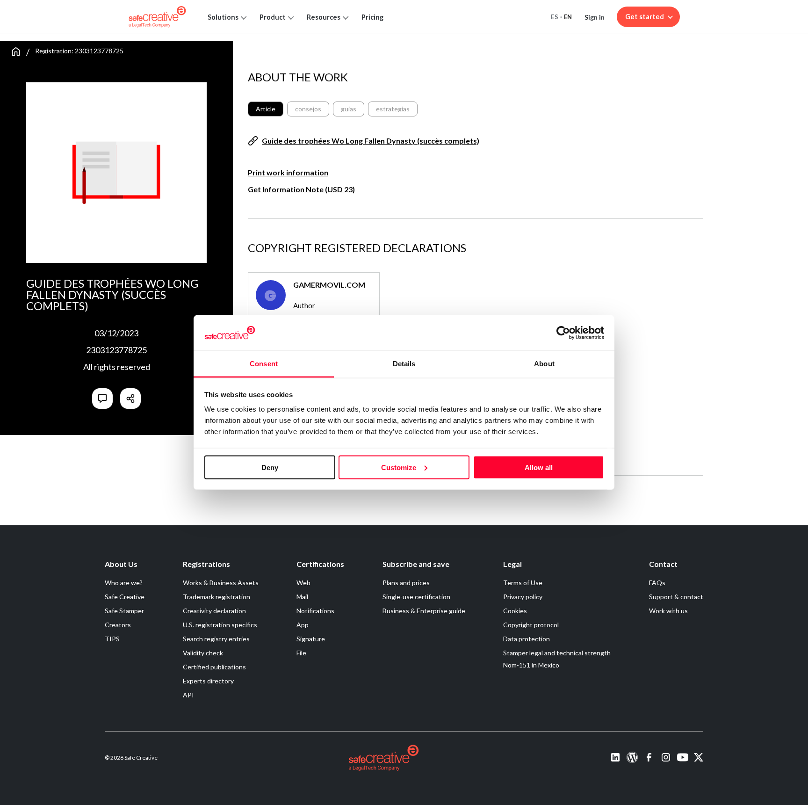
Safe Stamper (124, 611)
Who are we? (124, 583)
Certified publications (214, 667)
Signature (310, 639)
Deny (269, 467)
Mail (302, 597)
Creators (118, 625)
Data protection (526, 639)
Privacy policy (522, 597)
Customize (398, 467)
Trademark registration (216, 597)
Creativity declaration (214, 611)
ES (554, 17)
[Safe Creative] (157, 17)
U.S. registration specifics (220, 625)
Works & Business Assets (221, 583)
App (302, 625)
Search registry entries (216, 639)
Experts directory (208, 681)
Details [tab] (404, 364)
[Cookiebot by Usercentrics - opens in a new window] (563, 333)
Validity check (203, 653)
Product (273, 17)
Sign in (594, 17)
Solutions (223, 17)
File (301, 653)
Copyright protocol (531, 625)
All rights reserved (116, 367)
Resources (323, 17)
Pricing (372, 17)
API (188, 695)
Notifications (315, 611)
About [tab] (544, 364)
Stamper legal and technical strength (557, 653)
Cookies (515, 611)
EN (568, 17)
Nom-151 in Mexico (531, 665)
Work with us (668, 611)
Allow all (539, 467)
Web (303, 583)
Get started (644, 17)
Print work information (288, 172)
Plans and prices (406, 583)
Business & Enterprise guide (423, 611)
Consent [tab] (264, 364)
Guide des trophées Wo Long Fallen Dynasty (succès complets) (370, 140)
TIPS (112, 639)
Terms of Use (522, 583)
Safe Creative (124, 597)
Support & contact (676, 597)
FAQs (657, 583)
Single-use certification (416, 597)
